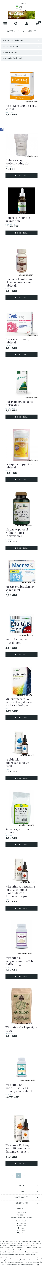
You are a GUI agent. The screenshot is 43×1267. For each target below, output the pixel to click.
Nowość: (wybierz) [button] (12, 52)
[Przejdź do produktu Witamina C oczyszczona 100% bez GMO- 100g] (21, 937)
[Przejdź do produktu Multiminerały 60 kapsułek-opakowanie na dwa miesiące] (21, 681)
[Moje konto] (27, 23)
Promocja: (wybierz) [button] (12, 58)
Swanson (8, 539)
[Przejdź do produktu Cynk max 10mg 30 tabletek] (21, 323)
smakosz (8, 835)
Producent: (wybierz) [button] (13, 40)
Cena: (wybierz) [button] (10, 46)
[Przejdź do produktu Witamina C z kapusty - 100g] (21, 1006)
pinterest (22, 1230)
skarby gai (9, 1034)
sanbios (8, 646)
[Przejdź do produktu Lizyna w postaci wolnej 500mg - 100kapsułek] (21, 508)
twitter (22, 1228)
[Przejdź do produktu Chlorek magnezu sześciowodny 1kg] (21, 145)
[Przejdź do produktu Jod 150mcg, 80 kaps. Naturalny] (21, 382)
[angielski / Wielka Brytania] (17, 10)
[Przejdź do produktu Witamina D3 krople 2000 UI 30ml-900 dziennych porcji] (21, 1128)
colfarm (8, 345)
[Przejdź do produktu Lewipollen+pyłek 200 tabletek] (21, 445)
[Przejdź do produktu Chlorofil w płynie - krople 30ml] (21, 200)
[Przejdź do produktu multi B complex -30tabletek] (21, 625)
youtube (22, 1233)
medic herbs (10, 408)
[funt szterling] (26, 10)
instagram (22, 1226)
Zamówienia (22, 1212)
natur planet (10, 224)
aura (7, 769)
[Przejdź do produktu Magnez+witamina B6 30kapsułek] (21, 571)
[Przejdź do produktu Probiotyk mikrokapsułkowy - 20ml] (21, 742)
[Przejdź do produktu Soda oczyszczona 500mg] (21, 808)
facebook (22, 1223)
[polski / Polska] (20, 10)
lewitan (8, 470)
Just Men (8, 167)
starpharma (9, 112)
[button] (5, 23)
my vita (8, 289)
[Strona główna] (21, 15)
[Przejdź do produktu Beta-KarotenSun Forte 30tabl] (21, 86)
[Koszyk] (37, 23)
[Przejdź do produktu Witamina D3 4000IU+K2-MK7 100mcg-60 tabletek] (21, 1068)
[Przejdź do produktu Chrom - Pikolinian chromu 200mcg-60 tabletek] (21, 260)
